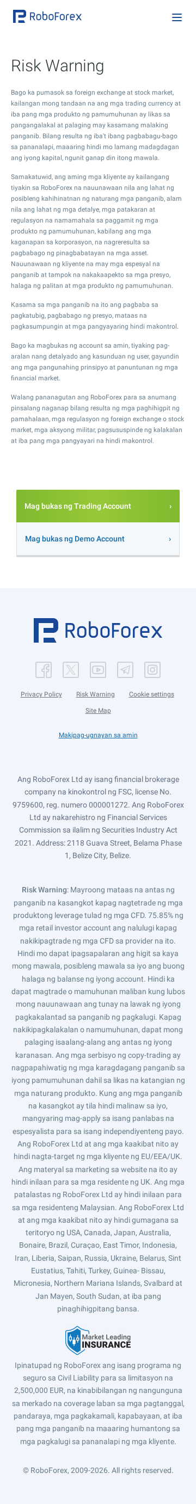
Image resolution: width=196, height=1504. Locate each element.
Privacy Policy (41, 694)
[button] (47, 16)
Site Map (98, 710)
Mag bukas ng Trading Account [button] (77, 506)
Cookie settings (151, 694)
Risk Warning (95, 694)
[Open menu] (177, 17)
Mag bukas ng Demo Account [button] (75, 538)
